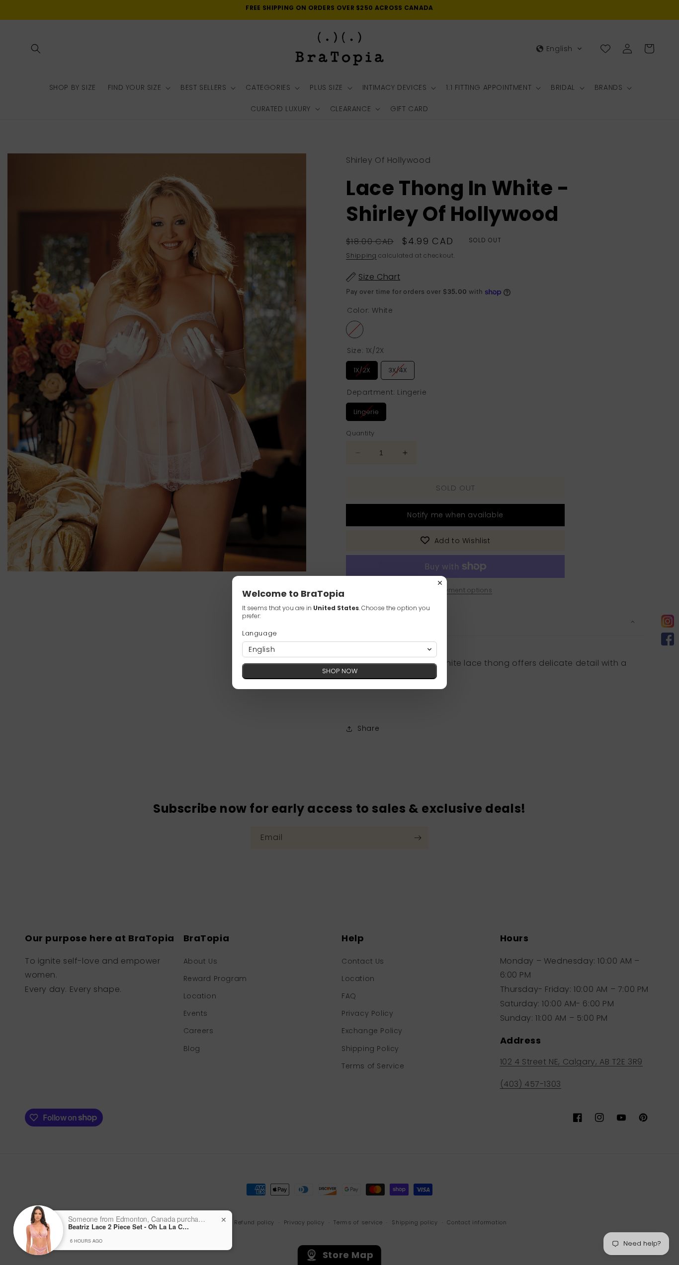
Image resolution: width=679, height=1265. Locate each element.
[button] (339, 649)
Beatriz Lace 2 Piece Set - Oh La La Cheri (130, 1227)
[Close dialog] (440, 583)
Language (259, 633)
